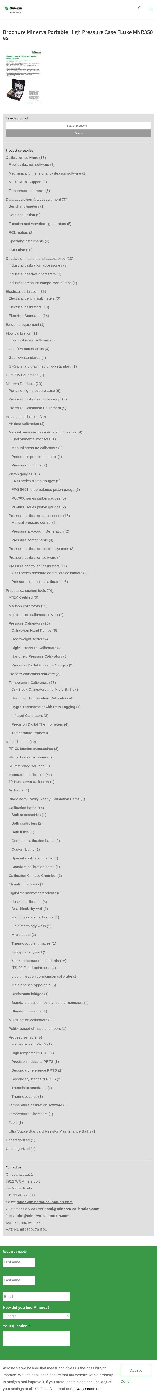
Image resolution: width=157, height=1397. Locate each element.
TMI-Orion (17, 250)
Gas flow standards (24, 358)
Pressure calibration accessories (35, 516)
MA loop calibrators (24, 606)
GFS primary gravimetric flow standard (40, 366)
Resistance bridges (27, 994)
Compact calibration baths (32, 841)
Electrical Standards (25, 316)
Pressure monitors (26, 465)
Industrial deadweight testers (32, 274)
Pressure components (29, 540)
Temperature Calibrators (28, 683)
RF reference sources (26, 766)
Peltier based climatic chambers (35, 1029)
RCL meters (18, 232)
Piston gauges (20, 474)
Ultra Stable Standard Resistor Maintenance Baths (50, 1131)
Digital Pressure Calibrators (33, 648)
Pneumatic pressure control (34, 457)
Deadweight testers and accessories (36, 258)
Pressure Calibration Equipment (35, 408)
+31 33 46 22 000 (20, 1195)
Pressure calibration (22, 417)
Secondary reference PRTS (34, 1070)
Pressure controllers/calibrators (36, 582)
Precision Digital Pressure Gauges (39, 665)
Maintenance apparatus (31, 985)
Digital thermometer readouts (32, 893)
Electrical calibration (22, 291)
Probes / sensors (23, 1037)
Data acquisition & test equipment (33, 199)
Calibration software (22, 158)
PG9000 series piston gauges (36, 507)
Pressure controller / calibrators (34, 566)
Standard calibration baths (33, 867)
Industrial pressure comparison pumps (40, 283)
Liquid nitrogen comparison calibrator (41, 976)
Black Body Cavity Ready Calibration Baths (44, 799)
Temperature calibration (25, 775)
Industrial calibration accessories (35, 265)
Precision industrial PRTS (32, 1062)
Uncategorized (18, 1140)
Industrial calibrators (25, 902)
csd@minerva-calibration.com (73, 1209)
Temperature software (26, 191)
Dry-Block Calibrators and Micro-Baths (42, 689)
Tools (13, 1123)
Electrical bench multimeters (32, 298)
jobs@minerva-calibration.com (43, 1216)
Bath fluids (20, 832)
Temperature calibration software (35, 1105)
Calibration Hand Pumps (31, 630)
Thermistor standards (29, 1088)
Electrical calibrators (25, 307)
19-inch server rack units (29, 782)
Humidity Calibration (22, 375)
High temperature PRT (29, 1053)
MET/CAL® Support (25, 182)
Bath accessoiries (26, 815)
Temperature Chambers (28, 1114)
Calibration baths (22, 808)
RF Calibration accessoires (31, 749)
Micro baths (21, 935)
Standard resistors (26, 1011)
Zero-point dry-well (26, 952)
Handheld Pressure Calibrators (36, 656)
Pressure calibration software (32, 557)
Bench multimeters (24, 206)
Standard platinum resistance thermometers (47, 1003)
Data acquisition (22, 215)
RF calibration (17, 742)
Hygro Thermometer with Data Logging (43, 707)
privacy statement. (87, 1389)
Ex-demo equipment (22, 325)
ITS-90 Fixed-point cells (30, 968)
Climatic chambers (24, 884)
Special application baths (32, 858)
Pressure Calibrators (25, 623)
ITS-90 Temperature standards (34, 961)
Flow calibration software (29, 164)
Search (78, 133)
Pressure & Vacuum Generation (37, 531)
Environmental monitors (30, 439)
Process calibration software (32, 674)
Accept (136, 1370)
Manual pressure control (31, 523)
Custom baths (22, 849)
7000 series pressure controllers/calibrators (46, 573)
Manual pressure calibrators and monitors (43, 432)
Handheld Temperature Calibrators (39, 698)
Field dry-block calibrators (32, 917)
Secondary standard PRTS (33, 1079)
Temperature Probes (28, 733)
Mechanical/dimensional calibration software (45, 173)
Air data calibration (24, 424)
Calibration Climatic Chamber (32, 876)
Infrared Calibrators (27, 716)
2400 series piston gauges (33, 481)
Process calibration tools (26, 591)
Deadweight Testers (27, 639)
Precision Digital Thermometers (37, 724)
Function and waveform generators (37, 224)
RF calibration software (27, 757)
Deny (125, 1381)
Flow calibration (18, 333)
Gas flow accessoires (26, 349)
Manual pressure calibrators (34, 448)
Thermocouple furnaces (31, 943)
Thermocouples (24, 1097)
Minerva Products (20, 384)
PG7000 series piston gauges (36, 498)
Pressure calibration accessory (34, 399)
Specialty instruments (26, 241)
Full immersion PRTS (28, 1044)
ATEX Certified (21, 597)
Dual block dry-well (27, 909)
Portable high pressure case (32, 391)
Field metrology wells (28, 926)
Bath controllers (24, 823)
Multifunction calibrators (28, 1020)
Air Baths (16, 790)
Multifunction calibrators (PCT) (33, 615)
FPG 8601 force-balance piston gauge (42, 489)
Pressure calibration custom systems (39, 549)
